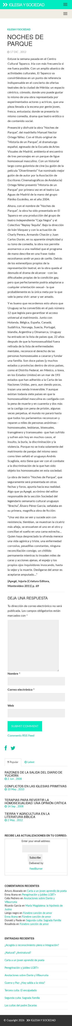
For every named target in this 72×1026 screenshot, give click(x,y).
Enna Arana (11, 917)
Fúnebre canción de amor (37, 913)
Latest (30, 762)
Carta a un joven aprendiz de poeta (47, 891)
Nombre (14, 673)
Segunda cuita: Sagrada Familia (43, 920)
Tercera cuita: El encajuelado (21, 990)
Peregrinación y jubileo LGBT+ (39, 895)
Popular (13, 762)
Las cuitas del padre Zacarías (21, 1005)
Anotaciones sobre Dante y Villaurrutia (26, 975)
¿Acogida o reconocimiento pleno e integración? (32, 945)
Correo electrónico (21, 689)
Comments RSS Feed (21, 735)
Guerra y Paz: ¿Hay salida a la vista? (25, 983)
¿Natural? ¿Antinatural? (18, 953)
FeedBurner (36, 869)
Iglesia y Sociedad (26, 4)
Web (11, 705)
